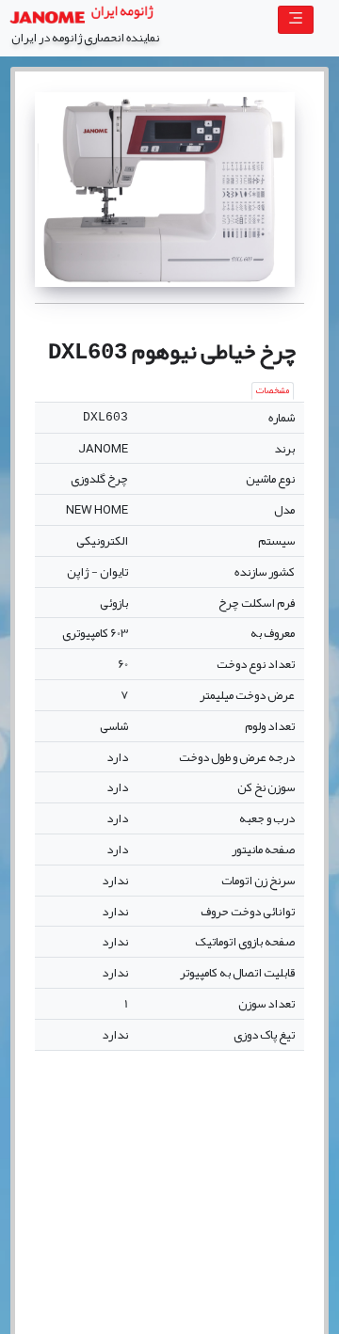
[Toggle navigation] (296, 20)
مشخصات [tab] (272, 391)
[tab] (245, 384)
